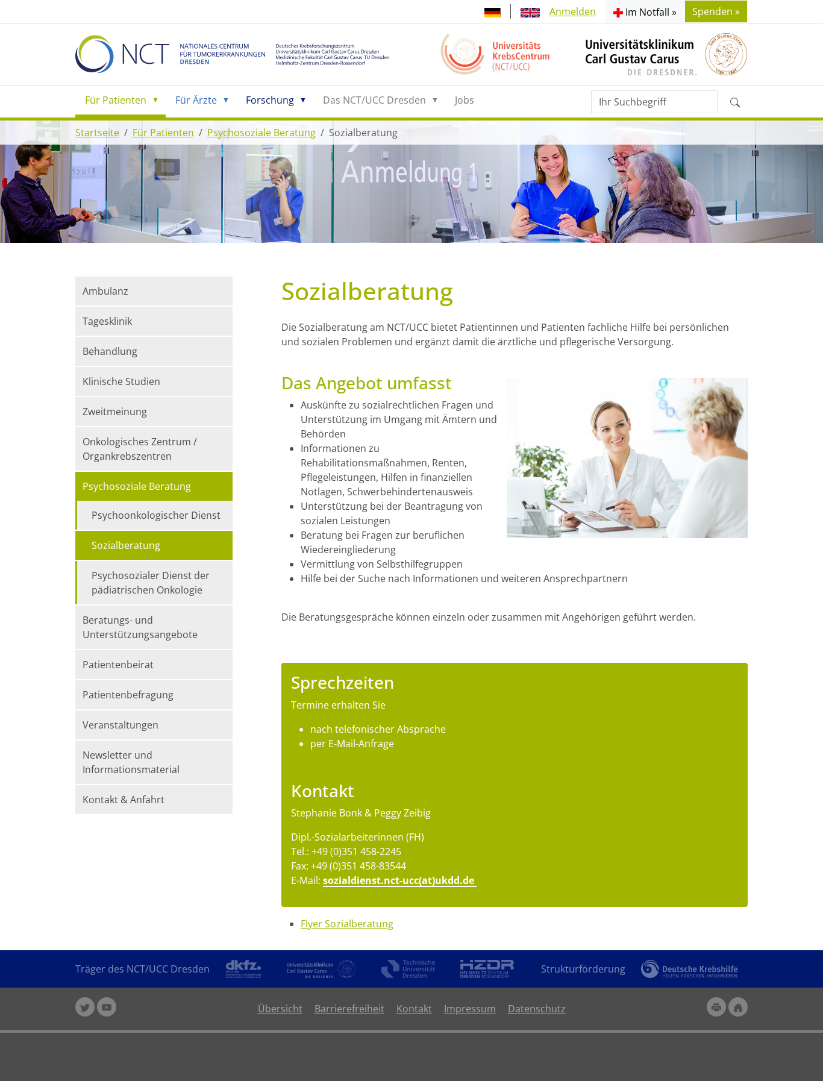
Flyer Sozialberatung (347, 923)
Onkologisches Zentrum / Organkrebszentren (140, 449)
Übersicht (280, 1008)
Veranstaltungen (120, 725)
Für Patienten (115, 100)
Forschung (270, 100)
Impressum (470, 1008)
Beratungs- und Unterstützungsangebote (140, 627)
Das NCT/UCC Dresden (374, 100)
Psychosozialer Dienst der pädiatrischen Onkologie (151, 583)
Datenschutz (537, 1008)
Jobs (464, 100)
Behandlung (110, 351)
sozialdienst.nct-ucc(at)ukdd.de (400, 880)
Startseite (97, 132)
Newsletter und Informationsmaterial (131, 762)
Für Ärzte (196, 100)
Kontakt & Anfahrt (123, 799)
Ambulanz (105, 291)
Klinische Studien (121, 381)
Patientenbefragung (128, 694)
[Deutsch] (492, 11)
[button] (645, 11)
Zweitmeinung (115, 411)
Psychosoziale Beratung (261, 132)
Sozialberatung (126, 545)
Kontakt (414, 1008)
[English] (530, 11)
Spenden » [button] (716, 11)
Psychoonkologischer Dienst (156, 515)
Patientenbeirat (118, 664)
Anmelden (572, 11)
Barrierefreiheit (349, 1008)
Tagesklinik (107, 321)
